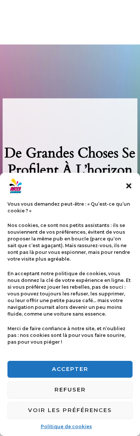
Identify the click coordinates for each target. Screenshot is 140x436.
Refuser (70, 389)
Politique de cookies (66, 426)
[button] (129, 186)
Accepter (70, 368)
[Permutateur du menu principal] (125, 22)
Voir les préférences (70, 410)
